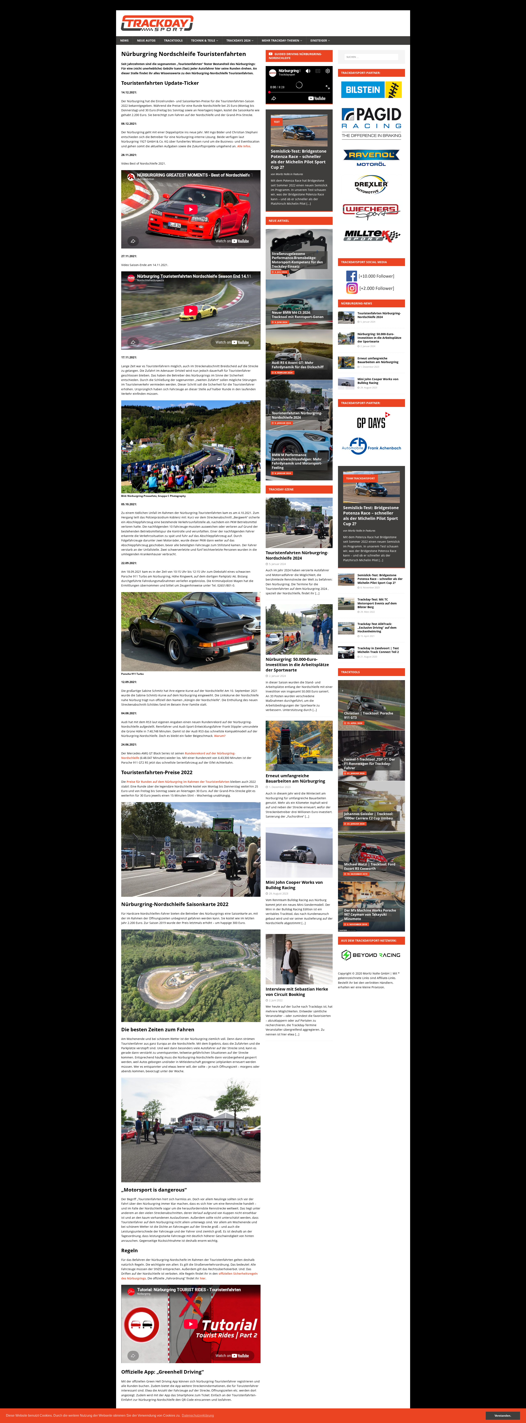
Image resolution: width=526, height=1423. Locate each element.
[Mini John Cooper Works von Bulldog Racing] (346, 383)
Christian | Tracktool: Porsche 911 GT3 (368, 715)
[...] (308, 204)
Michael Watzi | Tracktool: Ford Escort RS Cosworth (369, 866)
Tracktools (173, 40)
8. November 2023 (370, 587)
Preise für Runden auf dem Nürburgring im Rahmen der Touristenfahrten (178, 782)
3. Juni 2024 (281, 322)
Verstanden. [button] (503, 1415)
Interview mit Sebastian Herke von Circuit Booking (297, 991)
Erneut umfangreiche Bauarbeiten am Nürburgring (295, 778)
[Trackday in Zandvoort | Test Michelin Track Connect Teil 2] (346, 652)
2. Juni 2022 (276, 1000)
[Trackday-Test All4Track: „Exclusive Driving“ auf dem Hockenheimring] (346, 628)
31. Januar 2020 (356, 773)
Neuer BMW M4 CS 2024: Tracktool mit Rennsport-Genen (298, 314)
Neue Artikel (279, 221)
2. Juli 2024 (281, 272)
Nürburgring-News (356, 303)
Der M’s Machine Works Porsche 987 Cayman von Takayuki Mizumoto (370, 914)
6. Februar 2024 (283, 372)
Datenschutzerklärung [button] (198, 1415)
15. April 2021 (367, 636)
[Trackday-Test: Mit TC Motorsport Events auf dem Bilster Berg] (346, 604)
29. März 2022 (367, 611)
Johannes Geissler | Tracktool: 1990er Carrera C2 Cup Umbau (368, 816)
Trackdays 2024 (238, 40)
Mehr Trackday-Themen (280, 40)
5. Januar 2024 (283, 423)
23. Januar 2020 (356, 823)
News (124, 40)
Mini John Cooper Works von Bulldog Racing (294, 884)
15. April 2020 (354, 723)
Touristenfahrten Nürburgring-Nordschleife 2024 (297, 415)
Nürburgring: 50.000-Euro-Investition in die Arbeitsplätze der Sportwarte (297, 664)
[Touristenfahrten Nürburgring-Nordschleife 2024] (346, 317)
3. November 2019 (357, 924)
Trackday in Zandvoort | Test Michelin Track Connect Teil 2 (378, 650)
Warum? (219, 736)
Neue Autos (146, 40)
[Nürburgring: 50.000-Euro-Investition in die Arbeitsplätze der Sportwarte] (346, 338)
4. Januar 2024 (283, 473)
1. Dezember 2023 (280, 787)
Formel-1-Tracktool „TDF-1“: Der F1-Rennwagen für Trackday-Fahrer (369, 763)
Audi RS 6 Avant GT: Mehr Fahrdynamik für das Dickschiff (297, 364)
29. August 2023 (278, 893)
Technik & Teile (203, 40)
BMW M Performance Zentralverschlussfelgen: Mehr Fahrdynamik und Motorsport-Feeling (297, 461)
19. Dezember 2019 (357, 873)
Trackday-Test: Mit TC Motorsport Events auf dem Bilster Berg (377, 603)
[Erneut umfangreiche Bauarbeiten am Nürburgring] (346, 363)
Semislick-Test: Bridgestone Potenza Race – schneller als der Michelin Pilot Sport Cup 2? (298, 159)
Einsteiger (318, 40)
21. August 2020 (368, 656)
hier (202, 1278)
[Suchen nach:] (371, 56)
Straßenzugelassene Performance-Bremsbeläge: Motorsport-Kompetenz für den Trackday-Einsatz (297, 260)
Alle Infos (243, 146)
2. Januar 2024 (277, 676)
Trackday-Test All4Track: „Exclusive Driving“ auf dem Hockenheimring (377, 627)
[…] (317, 593)
